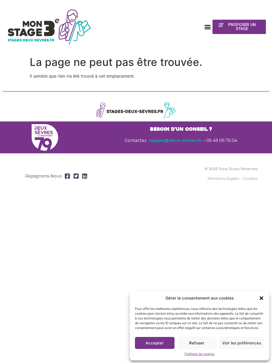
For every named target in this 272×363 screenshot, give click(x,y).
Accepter (155, 342)
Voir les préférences (241, 342)
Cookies (250, 178)
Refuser (196, 342)
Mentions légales (223, 178)
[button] (261, 298)
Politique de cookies (200, 354)
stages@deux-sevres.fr (175, 140)
